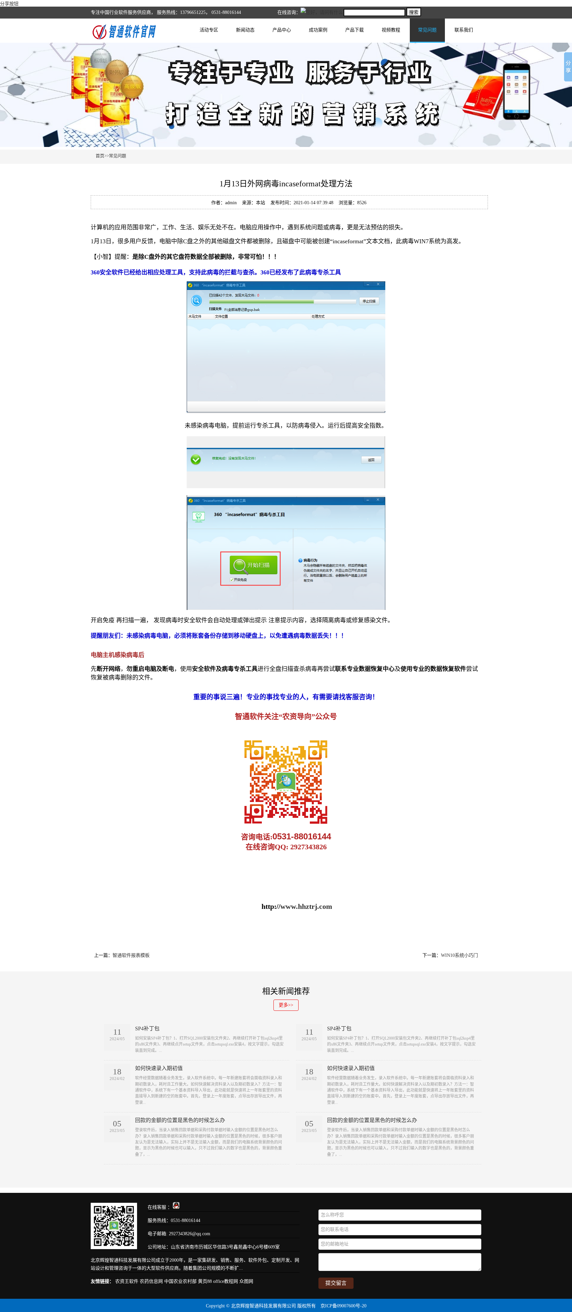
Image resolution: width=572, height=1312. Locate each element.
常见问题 (427, 29)
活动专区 (209, 29)
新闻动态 (245, 29)
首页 (100, 155)
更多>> (286, 1005)
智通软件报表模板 (131, 955)
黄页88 (205, 1281)
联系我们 (463, 29)
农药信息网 (151, 1281)
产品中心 (281, 29)
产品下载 (354, 29)
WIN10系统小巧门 (459, 955)
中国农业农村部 (180, 1281)
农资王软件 (126, 1281)
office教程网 (225, 1281)
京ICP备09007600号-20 (343, 1305)
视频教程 (391, 29)
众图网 (246, 1281)
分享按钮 (9, 3)
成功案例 (318, 29)
